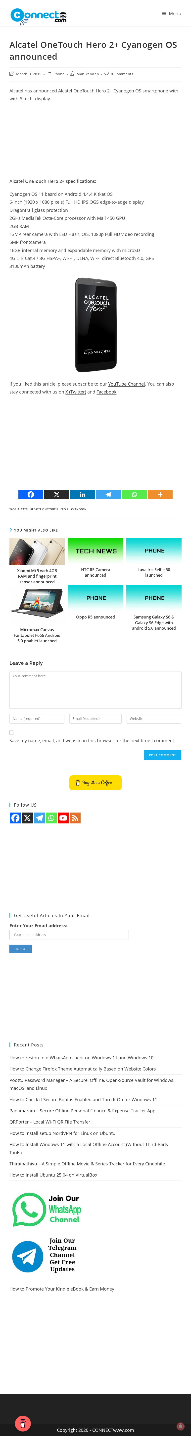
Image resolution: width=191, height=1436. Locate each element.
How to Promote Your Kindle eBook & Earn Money (61, 1289)
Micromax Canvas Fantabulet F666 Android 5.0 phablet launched (37, 635)
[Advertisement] (95, 142)
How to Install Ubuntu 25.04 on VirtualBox (53, 1175)
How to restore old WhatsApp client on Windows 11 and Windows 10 (81, 1058)
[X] (56, 494)
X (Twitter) (75, 392)
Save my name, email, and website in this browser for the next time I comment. (92, 740)
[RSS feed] (75, 818)
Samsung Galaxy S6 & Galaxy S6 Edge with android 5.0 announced (154, 622)
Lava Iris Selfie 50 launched (154, 572)
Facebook (106, 392)
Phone (59, 74)
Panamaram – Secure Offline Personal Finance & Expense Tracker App (82, 1111)
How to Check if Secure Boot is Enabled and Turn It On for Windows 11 (83, 1099)
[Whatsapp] (134, 494)
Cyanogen (79, 509)
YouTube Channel (126, 384)
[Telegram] (108, 494)
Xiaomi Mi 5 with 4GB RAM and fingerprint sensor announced (37, 576)
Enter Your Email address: (38, 926)
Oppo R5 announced (95, 617)
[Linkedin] (82, 494)
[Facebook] (30, 494)
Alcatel (23, 509)
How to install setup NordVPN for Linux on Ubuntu (62, 1133)
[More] (160, 494)
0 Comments (122, 74)
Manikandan (88, 74)
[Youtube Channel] (63, 818)
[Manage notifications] (181, 1426)
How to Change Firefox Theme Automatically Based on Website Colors (82, 1069)
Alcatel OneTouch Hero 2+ (50, 509)
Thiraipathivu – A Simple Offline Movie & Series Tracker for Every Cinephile (87, 1164)
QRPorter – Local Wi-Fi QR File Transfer (49, 1122)
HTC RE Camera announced (95, 572)
